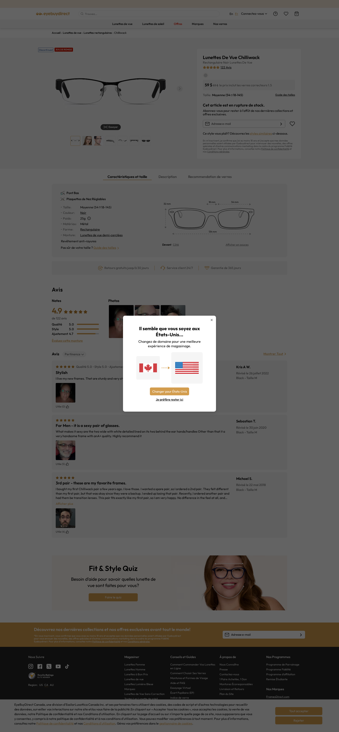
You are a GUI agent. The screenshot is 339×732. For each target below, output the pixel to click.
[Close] (212, 320)
